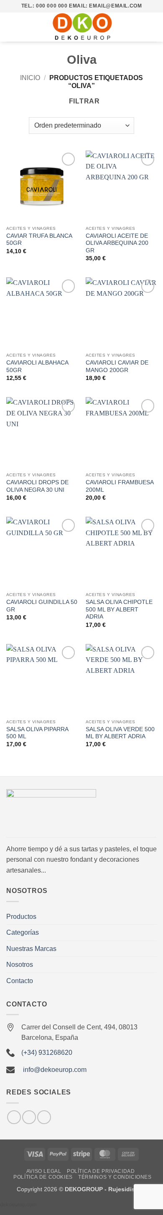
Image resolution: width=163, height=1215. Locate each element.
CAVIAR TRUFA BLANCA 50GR (39, 240)
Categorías (22, 932)
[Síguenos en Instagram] (14, 1117)
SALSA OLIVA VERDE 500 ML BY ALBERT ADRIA (120, 733)
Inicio (30, 77)
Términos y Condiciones (114, 1177)
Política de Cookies (43, 1177)
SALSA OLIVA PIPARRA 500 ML (37, 733)
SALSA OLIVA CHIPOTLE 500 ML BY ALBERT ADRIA (119, 609)
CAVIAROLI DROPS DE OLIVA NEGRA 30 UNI (37, 486)
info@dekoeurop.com (55, 1069)
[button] (11, 27)
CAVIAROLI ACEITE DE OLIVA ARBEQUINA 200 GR (117, 243)
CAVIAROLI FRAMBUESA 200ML (119, 486)
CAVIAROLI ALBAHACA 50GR (37, 366)
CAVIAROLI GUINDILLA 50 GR (41, 606)
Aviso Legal (43, 1171)
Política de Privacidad (101, 1171)
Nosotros (19, 964)
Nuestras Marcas (31, 948)
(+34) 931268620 (46, 1052)
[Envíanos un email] (29, 1117)
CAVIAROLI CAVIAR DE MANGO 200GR (117, 366)
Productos (21, 916)
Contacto (19, 980)
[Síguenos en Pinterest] (44, 1117)
